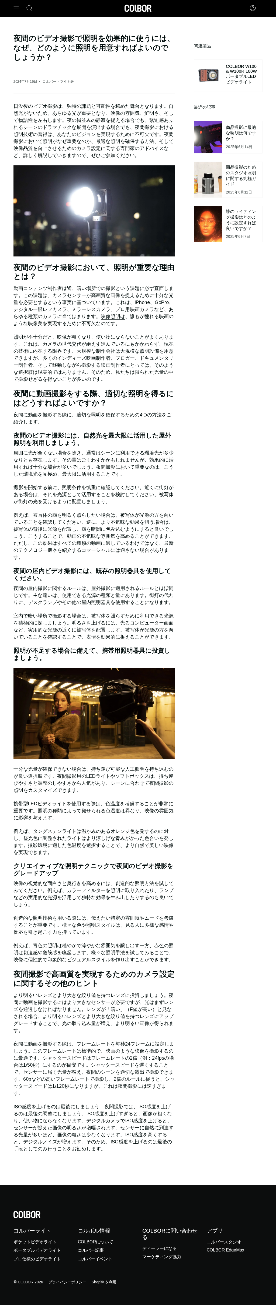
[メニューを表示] (16, 8)
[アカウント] (253, 8)
